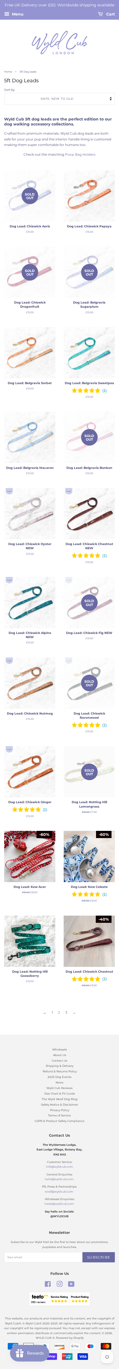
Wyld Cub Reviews (59, 1088)
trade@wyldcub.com (59, 1204)
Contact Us (59, 1060)
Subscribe (98, 1257)
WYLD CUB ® (45, 1338)
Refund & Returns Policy (60, 1071)
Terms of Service (59, 1115)
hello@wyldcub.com (59, 1179)
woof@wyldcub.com (59, 1191)
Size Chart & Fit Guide (59, 1093)
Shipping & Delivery (59, 1066)
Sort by (9, 90)
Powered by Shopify (70, 1338)
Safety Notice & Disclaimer (59, 1104)
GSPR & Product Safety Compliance (59, 1121)
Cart (110, 14)
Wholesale (59, 1049)
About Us (59, 1055)
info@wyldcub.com (59, 1166)
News (59, 1082)
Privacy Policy (59, 1110)
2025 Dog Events (59, 1077)
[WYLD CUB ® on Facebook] (48, 1285)
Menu (17, 14)
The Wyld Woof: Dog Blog (59, 1099)
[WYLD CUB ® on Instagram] (59, 1285)
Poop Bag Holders (80, 154)
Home (8, 71)
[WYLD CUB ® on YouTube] (71, 1285)
